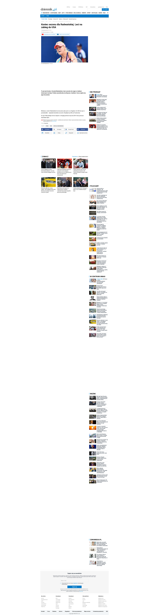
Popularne (75, 156)
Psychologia (85, 605)
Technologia (58, 599)
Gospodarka (58, 601)
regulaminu (75, 583)
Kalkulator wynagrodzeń (102, 606)
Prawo (84, 598)
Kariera (60, 611)
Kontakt (43, 611)
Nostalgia (50, 19)
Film (69, 605)
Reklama (54, 611)
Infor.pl (42, 598)
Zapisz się (74, 586)
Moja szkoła (71, 602)
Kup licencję (54, 121)
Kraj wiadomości (83, 156)
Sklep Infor (43, 606)
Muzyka (70, 606)
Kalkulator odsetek (101, 603)
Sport (42, 15)
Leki (83, 601)
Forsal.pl (42, 602)
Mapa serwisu (87, 611)
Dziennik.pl (58, 596)
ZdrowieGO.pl (43, 603)
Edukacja (70, 601)
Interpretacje (43, 605)
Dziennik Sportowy (72, 19)
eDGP (42, 601)
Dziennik (42, 21)
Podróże (57, 606)
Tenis (47, 15)
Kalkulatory (100, 596)
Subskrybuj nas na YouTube (49, 34)
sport (46, 21)
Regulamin (67, 611)
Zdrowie (57, 605)
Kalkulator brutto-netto (102, 605)
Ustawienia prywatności (98, 611)
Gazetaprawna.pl (44, 599)
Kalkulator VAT (101, 602)
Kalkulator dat (100, 598)
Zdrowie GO (55, 19)
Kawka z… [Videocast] (63, 19)
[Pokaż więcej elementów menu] (108, 12)
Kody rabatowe (71, 599)
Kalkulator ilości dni (101, 599)
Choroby (84, 603)
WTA (51, 126)
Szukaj (106, 9)
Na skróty (43, 596)
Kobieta (70, 598)
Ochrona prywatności (77, 611)
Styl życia (84, 606)
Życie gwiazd (71, 603)
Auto (57, 598)
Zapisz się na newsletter (64, 34)
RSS (107, 611)
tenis (47, 126)
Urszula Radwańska (58, 126)
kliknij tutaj (81, 591)
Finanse (84, 599)
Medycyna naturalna (86, 602)
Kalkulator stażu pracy (102, 601)
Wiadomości (58, 602)
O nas (48, 611)
